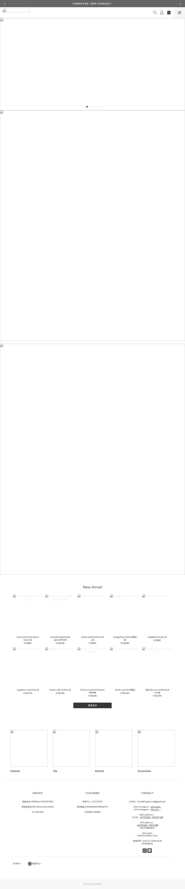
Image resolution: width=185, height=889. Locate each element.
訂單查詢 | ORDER (92, 812)
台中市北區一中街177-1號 (151, 817)
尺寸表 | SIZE (37, 812)
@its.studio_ (156, 807)
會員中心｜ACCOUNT (92, 801)
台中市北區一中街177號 (147, 825)
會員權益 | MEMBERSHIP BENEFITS (92, 807)
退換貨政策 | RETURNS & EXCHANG (37, 807)
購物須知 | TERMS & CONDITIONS (37, 801)
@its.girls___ (155, 809)
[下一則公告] (180, 3)
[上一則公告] (4, 3)
